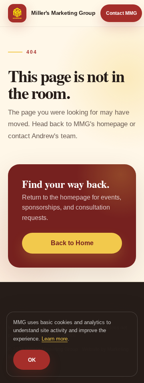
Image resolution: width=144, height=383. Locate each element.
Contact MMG (121, 13)
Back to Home (72, 243)
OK (32, 360)
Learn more (55, 339)
